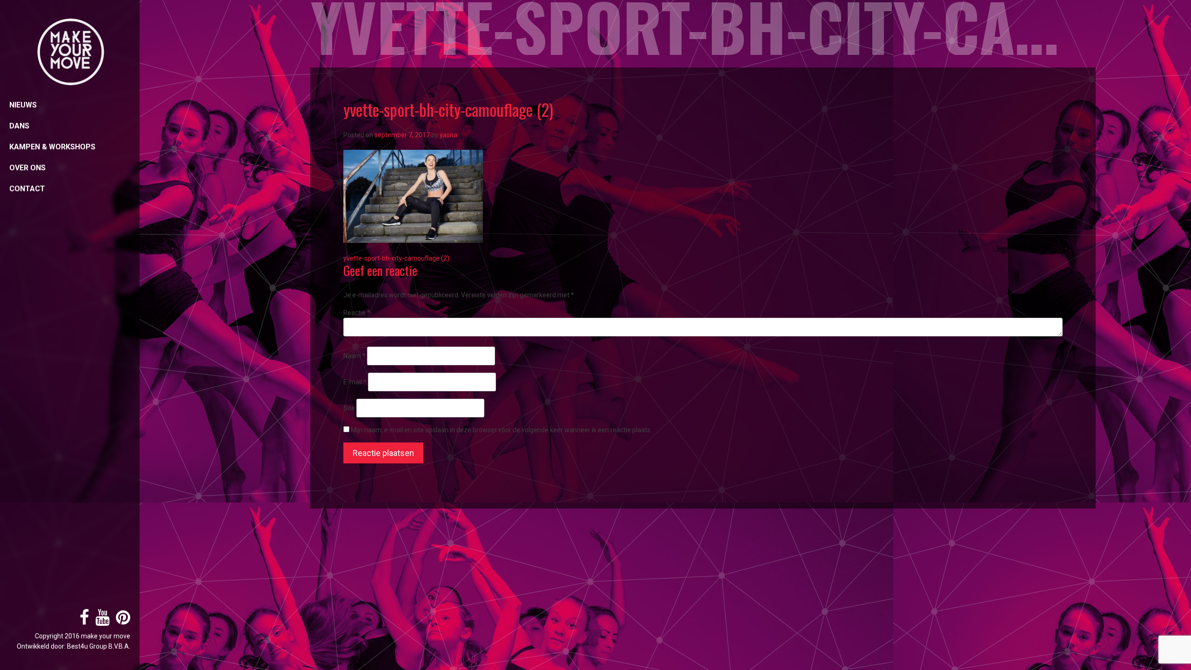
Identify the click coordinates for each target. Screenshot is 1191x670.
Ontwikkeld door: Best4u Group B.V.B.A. (73, 646)
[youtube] (100, 621)
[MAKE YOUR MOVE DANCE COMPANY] (70, 52)
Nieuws (23, 104)
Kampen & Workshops (52, 146)
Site (349, 408)
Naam (354, 356)
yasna (448, 135)
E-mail (355, 382)
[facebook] (82, 621)
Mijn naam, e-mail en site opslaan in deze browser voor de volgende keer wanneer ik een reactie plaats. (501, 430)
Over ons (27, 167)
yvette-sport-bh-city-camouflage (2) (396, 258)
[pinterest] (120, 621)
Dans (19, 125)
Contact (27, 188)
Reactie (356, 312)
